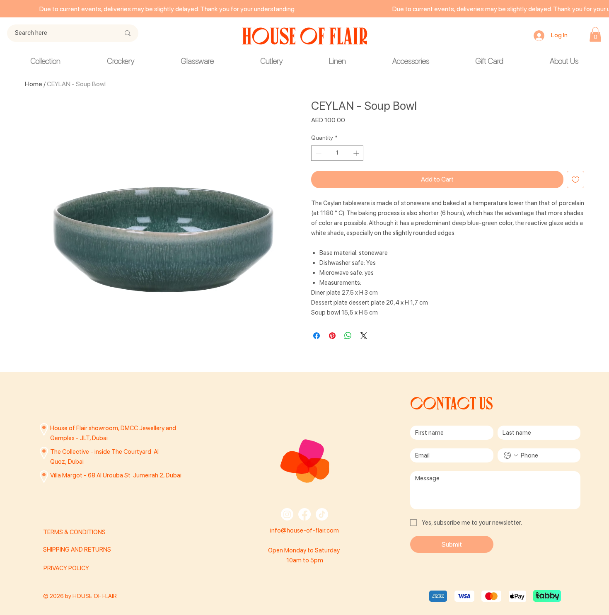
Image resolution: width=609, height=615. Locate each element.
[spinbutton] (337, 153)
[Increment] (357, 153)
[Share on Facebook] (316, 336)
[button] (595, 34)
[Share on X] (364, 336)
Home (33, 84)
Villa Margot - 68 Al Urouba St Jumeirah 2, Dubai (115, 475)
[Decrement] (317, 153)
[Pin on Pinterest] (332, 336)
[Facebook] (304, 514)
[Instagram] (287, 514)
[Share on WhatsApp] (348, 336)
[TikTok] (322, 514)
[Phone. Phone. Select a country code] (511, 455)
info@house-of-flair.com (304, 530)
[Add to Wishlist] (575, 179)
